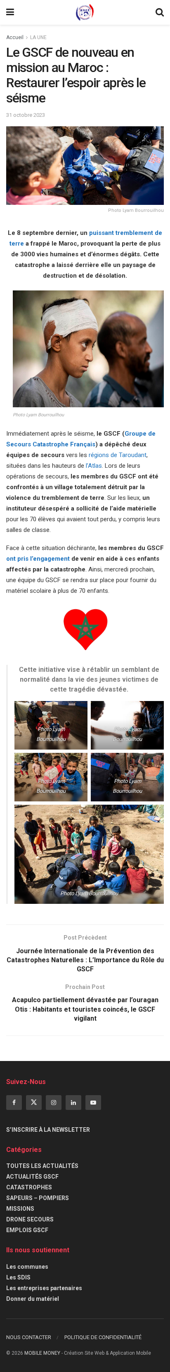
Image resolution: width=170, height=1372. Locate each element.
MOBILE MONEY (42, 1353)
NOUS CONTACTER (28, 1337)
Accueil (15, 37)
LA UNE (38, 37)
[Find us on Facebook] (14, 1102)
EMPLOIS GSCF (27, 1230)
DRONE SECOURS (30, 1219)
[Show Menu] (10, 12)
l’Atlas (93, 465)
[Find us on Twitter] (34, 1102)
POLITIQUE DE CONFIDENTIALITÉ (103, 1337)
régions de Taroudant (117, 455)
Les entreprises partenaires (44, 1288)
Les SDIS (18, 1277)
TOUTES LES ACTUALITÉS (42, 1166)
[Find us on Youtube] (93, 1102)
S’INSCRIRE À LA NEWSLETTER (48, 1129)
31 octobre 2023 (25, 115)
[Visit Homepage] (85, 12)
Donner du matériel (32, 1298)
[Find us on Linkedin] (73, 1102)
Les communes (27, 1266)
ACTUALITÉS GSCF (32, 1176)
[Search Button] (160, 12)
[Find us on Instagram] (53, 1102)
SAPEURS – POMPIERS (37, 1198)
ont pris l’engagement (38, 558)
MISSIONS (20, 1208)
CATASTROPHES (29, 1187)
